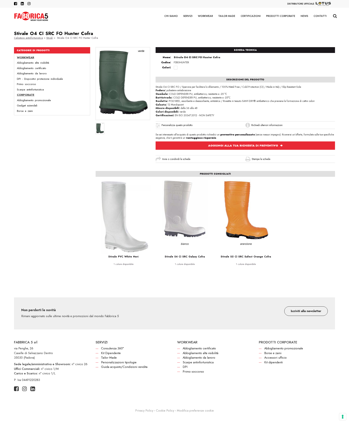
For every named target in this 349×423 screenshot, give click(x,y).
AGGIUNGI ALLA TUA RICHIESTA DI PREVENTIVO (243, 146)
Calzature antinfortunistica (28, 38)
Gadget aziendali (27, 106)
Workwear (205, 16)
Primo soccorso (26, 84)
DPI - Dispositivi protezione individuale (40, 79)
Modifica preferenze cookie (195, 410)
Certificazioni (251, 16)
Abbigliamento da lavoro (32, 73)
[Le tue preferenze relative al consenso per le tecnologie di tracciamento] (342, 416)
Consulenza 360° (112, 348)
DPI (185, 367)
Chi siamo (171, 16)
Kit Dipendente (111, 353)
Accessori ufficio (275, 357)
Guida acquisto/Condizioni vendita (124, 367)
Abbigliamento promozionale (34, 100)
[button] (306, 311)
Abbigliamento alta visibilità (33, 63)
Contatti (320, 16)
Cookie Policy (165, 410)
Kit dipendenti (273, 362)
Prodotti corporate (280, 16)
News (304, 16)
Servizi (187, 16)
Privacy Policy (144, 410)
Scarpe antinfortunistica (30, 90)
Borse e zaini (25, 111)
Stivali (49, 38)
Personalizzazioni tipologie (119, 362)
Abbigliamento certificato (31, 68)
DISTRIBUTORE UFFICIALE (300, 3)
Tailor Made (226, 16)
